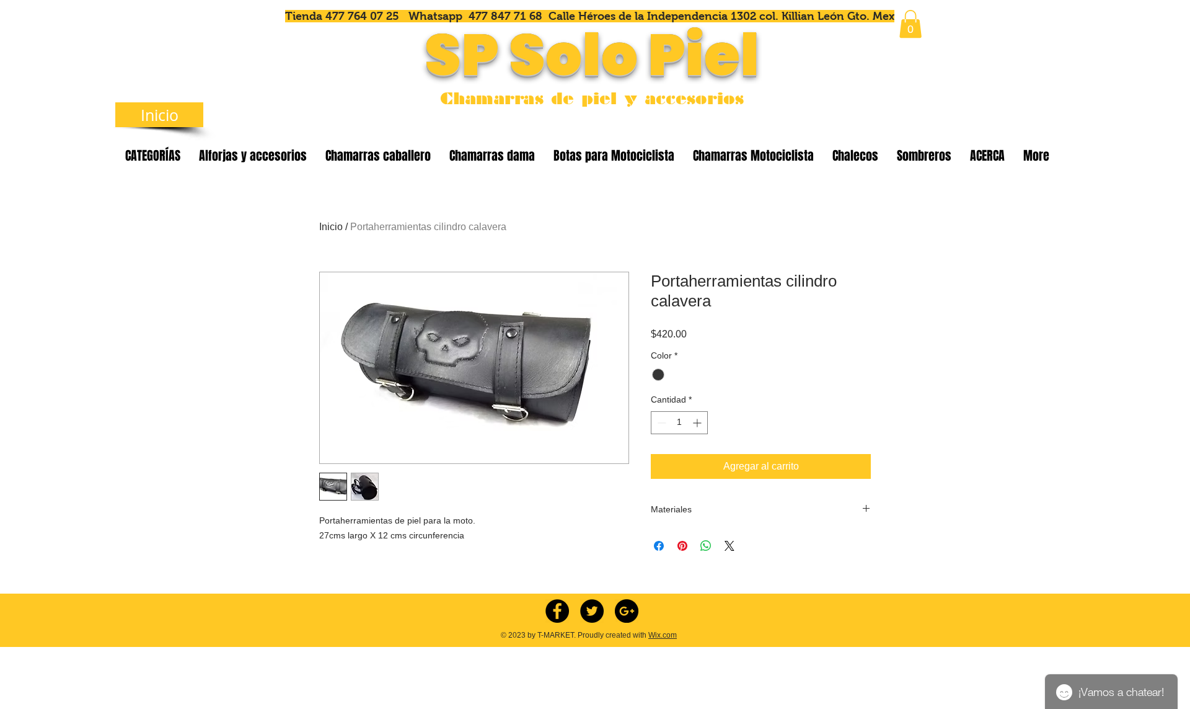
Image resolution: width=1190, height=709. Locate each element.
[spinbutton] (679, 423)
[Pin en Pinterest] (682, 545)
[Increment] (698, 423)
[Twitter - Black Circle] (592, 611)
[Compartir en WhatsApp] (706, 545)
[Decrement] (660, 423)
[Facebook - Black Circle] (557, 611)
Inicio (331, 226)
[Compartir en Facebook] (658, 545)
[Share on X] (729, 545)
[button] (910, 24)
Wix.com (662, 635)
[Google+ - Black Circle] (626, 611)
